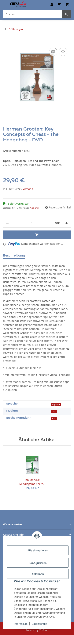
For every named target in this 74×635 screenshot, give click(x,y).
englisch (56, 404)
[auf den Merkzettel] (63, 52)
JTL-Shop (43, 630)
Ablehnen (37, 574)
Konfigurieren (38, 563)
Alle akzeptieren (37, 550)
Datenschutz (39, 623)
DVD (54, 411)
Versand (28, 189)
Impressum (21, 623)
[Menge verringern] (7, 223)
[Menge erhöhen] (66, 223)
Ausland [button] (34, 207)
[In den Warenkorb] (6, 41)
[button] (51, 4)
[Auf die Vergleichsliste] (53, 52)
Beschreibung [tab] (14, 255)
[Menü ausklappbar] (5, 2)
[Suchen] (66, 14)
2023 (54, 418)
